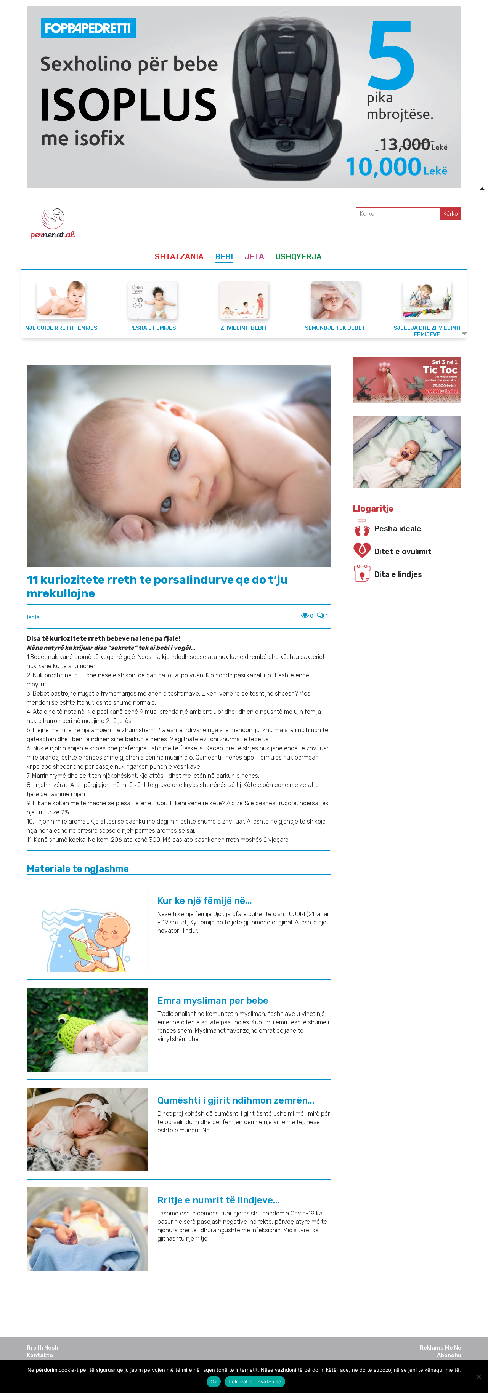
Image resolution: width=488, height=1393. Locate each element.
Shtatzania (179, 256)
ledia (33, 617)
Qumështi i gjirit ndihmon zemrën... (236, 1100)
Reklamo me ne (440, 1347)
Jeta (254, 256)
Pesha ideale (397, 528)
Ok (213, 1382)
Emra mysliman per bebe (212, 1000)
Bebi (224, 256)
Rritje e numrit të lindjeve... (218, 1200)
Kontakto (40, 1355)
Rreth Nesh (42, 1347)
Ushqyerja (299, 256)
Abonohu (449, 1355)
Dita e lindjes (398, 574)
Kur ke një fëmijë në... (204, 901)
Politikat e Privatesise (254, 1382)
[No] (478, 1376)
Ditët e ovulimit (403, 551)
